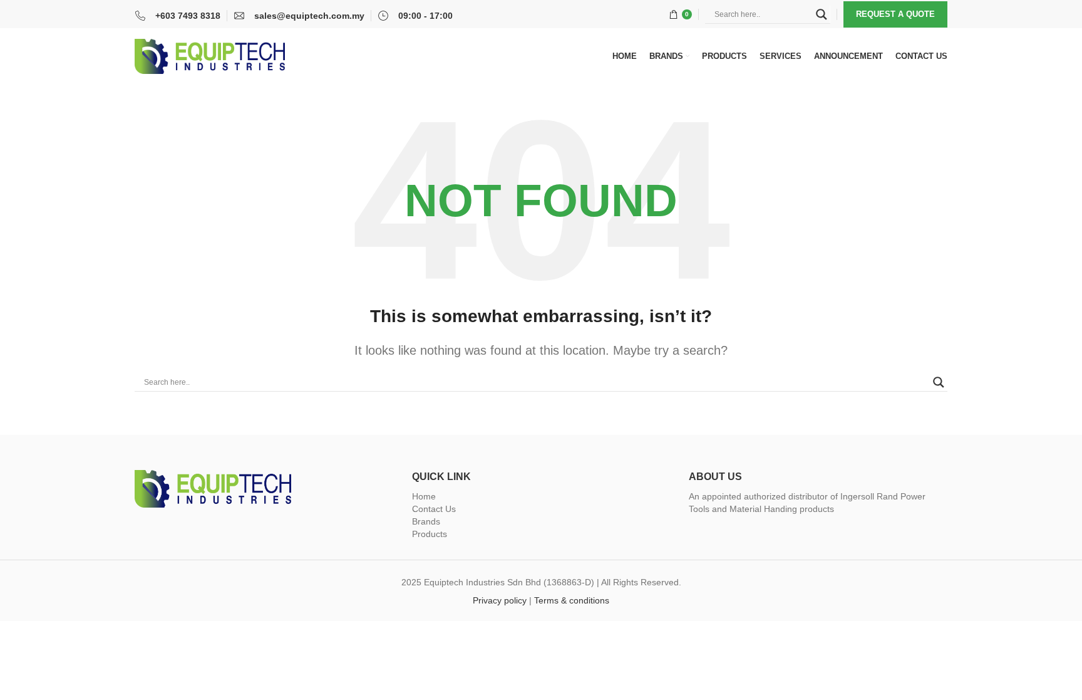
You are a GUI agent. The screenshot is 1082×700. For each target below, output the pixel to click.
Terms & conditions (571, 600)
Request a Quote (895, 14)
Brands (426, 521)
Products (429, 534)
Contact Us (434, 509)
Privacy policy (500, 600)
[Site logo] (210, 56)
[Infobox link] (177, 15)
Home (424, 496)
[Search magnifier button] (821, 14)
